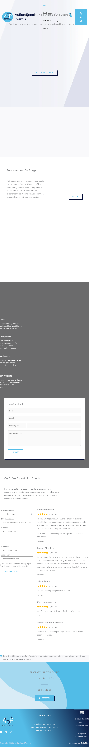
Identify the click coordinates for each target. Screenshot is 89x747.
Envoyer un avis (12, 571)
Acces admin (81, 712)
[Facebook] (1, 732)
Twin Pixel (85, 743)
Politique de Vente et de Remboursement (81, 722)
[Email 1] (6, 732)
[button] (57, 13)
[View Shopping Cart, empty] (71, 17)
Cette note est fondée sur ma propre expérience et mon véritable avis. (16, 564)
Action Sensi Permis (25, 17)
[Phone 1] (11, 732)
